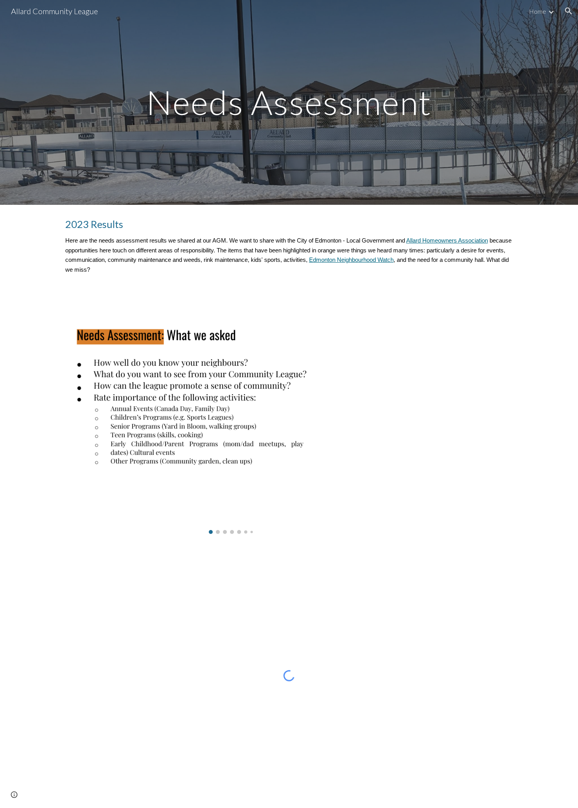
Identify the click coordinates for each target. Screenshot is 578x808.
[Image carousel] (230, 415)
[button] (568, 11)
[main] (289, 102)
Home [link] (537, 11)
